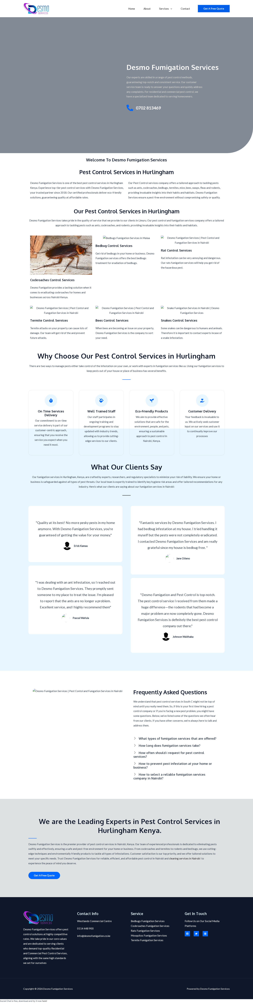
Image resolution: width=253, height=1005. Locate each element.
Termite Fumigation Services (147, 940)
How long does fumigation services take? (169, 745)
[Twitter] (196, 933)
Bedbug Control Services (114, 246)
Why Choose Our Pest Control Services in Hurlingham (126, 356)
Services (164, 8)
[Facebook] (187, 933)
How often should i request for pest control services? (168, 754)
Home (131, 8)
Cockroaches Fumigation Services (150, 925)
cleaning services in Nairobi (184, 858)
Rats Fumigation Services (145, 930)
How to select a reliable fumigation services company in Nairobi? (169, 776)
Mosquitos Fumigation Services (149, 935)
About (147, 8)
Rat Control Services (176, 250)
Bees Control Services (112, 320)
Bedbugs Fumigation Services (148, 921)
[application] (170, 8)
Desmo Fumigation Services (172, 67)
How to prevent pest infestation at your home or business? (172, 765)
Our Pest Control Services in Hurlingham (127, 211)
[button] (175, 737)
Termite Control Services (49, 320)
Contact (185, 8)
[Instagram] (205, 933)
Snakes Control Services (179, 320)
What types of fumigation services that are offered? (177, 738)
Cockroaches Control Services (52, 280)
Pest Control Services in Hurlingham (126, 172)
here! (44, 1001)
